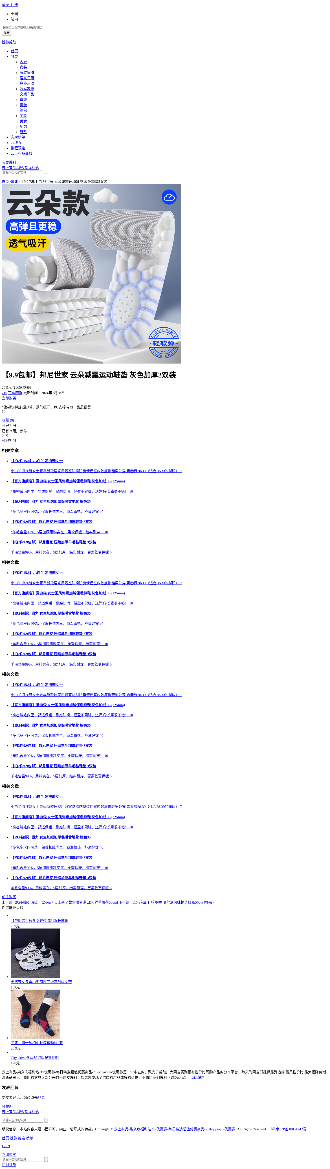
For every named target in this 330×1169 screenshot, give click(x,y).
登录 (41, 1097)
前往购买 (9, 897)
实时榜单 (18, 137)
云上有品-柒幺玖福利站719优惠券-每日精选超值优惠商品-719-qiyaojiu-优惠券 (174, 1129)
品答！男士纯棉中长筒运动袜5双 (37, 1043)
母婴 (23, 99)
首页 (14, 51)
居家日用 (27, 78)
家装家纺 (27, 73)
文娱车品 (27, 94)
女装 (23, 67)
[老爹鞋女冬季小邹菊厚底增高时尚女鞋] (35, 977)
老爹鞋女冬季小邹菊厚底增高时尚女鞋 (41, 982)
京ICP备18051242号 (290, 1129)
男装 (23, 105)
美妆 (23, 116)
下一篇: (167, 902)
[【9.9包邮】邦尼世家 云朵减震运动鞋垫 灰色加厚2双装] (91, 362)
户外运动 (27, 83)
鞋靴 (23, 132)
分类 (14, 56)
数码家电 (27, 89)
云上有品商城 (21, 153)
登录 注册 (10, 5)
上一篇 (60, 902)
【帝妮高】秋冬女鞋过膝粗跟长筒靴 (39, 921)
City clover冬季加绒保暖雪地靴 (35, 1058)
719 (4, 393)
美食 (23, 121)
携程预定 (18, 148)
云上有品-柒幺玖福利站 (20, 168)
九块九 (16, 143)
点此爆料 (197, 1077)
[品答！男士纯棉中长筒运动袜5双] (35, 1038)
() (8, 420)
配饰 (23, 126)
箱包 (23, 110)
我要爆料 (9, 162)
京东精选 (15, 393)
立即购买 (9, 398)
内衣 (23, 62)
